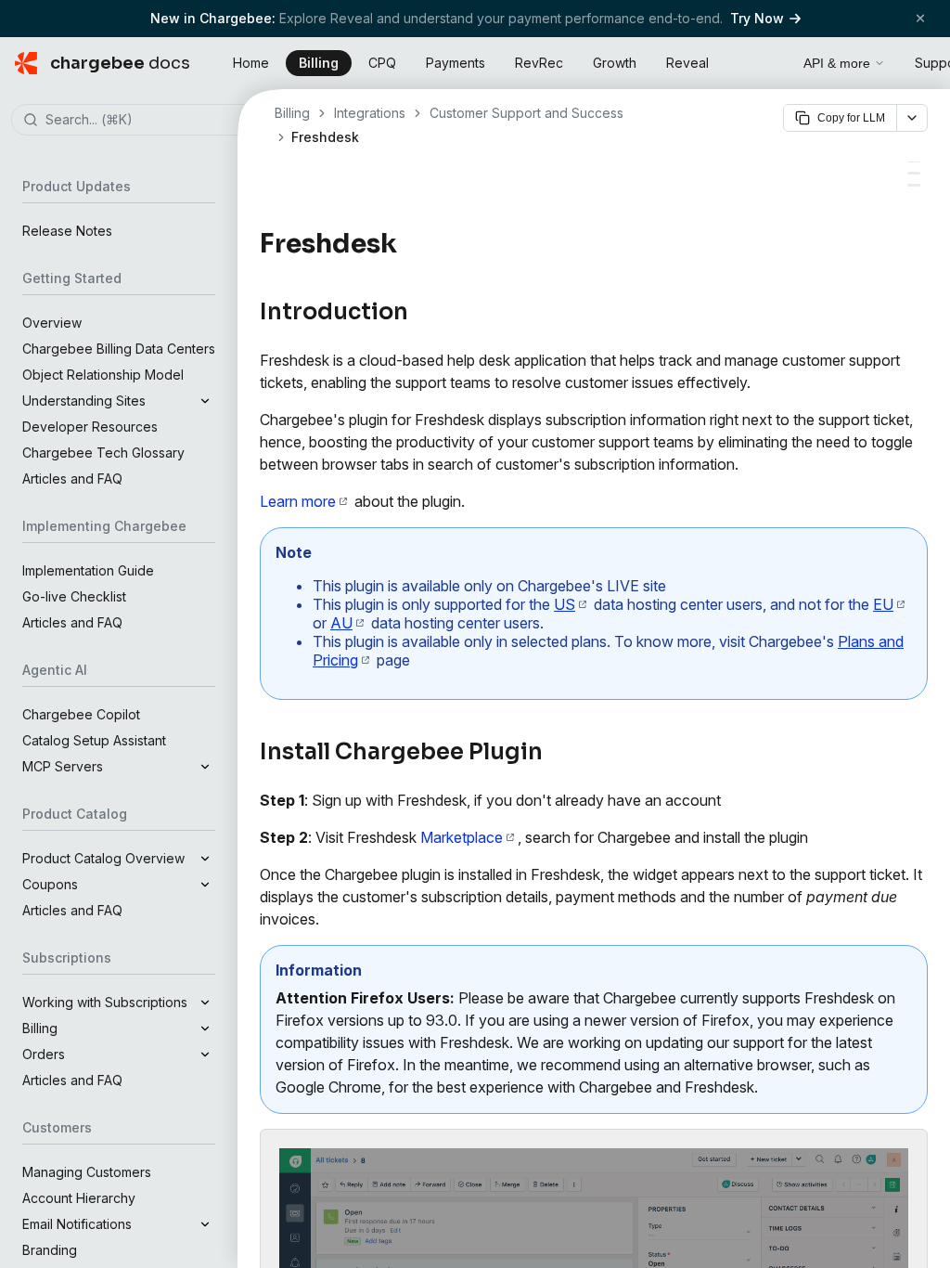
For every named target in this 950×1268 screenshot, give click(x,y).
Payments (455, 63)
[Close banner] (920, 18)
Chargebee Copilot (81, 714)
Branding (49, 1250)
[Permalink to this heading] (407, 244)
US (564, 604)
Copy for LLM (851, 117)
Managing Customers (86, 1172)
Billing (319, 63)
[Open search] (768, 60)
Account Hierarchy (78, 1198)
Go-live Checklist (74, 596)
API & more (836, 63)
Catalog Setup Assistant (94, 740)
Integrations (369, 113)
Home (251, 63)
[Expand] (205, 401)
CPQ (382, 63)
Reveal (687, 63)
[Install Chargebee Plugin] (913, 173)
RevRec (539, 63)
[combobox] (146, 120)
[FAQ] (913, 185)
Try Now (757, 18)
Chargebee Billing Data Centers (118, 348)
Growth (614, 63)
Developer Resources (90, 426)
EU (883, 604)
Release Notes (67, 231)
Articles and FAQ (72, 478)
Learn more (298, 501)
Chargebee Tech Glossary (103, 452)
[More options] (912, 118)
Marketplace (461, 837)
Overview (52, 322)
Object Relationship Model (103, 374)
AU (341, 623)
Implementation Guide (88, 570)
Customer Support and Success (526, 113)
